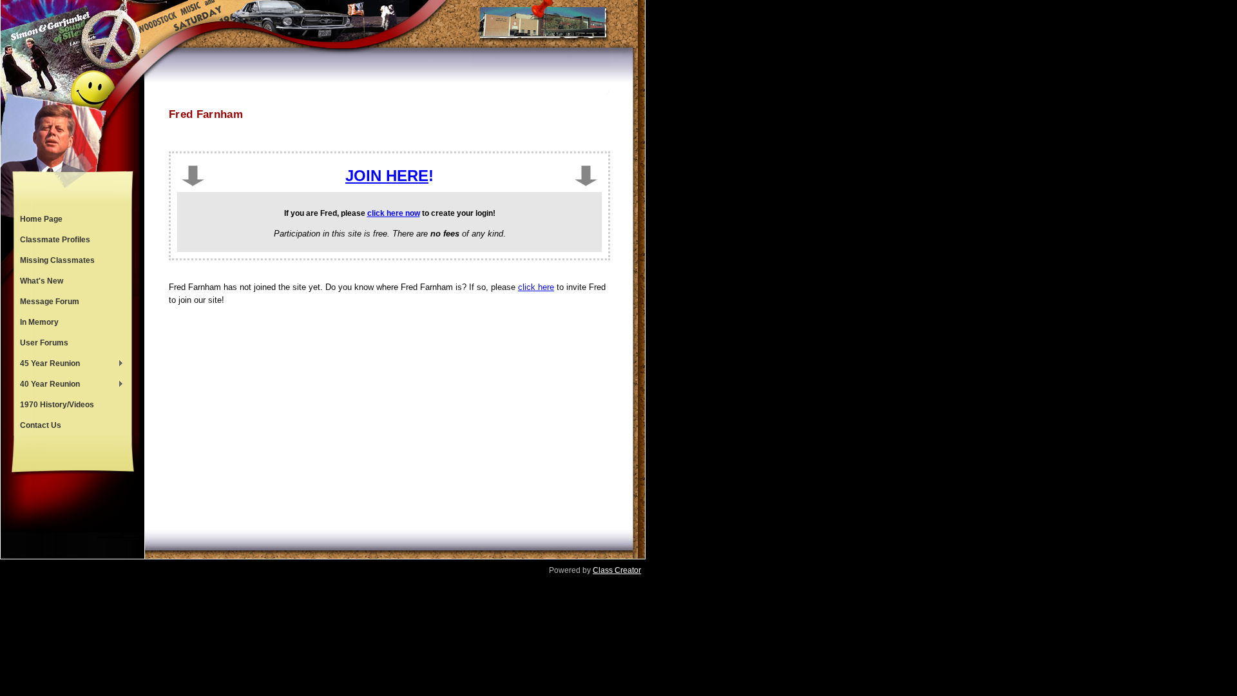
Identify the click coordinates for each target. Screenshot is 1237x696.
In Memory (39, 322)
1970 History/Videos (57, 404)
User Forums (44, 342)
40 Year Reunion (47, 385)
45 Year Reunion (47, 365)
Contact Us (40, 425)
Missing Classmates (57, 260)
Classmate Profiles (55, 239)
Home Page (41, 219)
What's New (41, 280)
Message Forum (49, 301)
